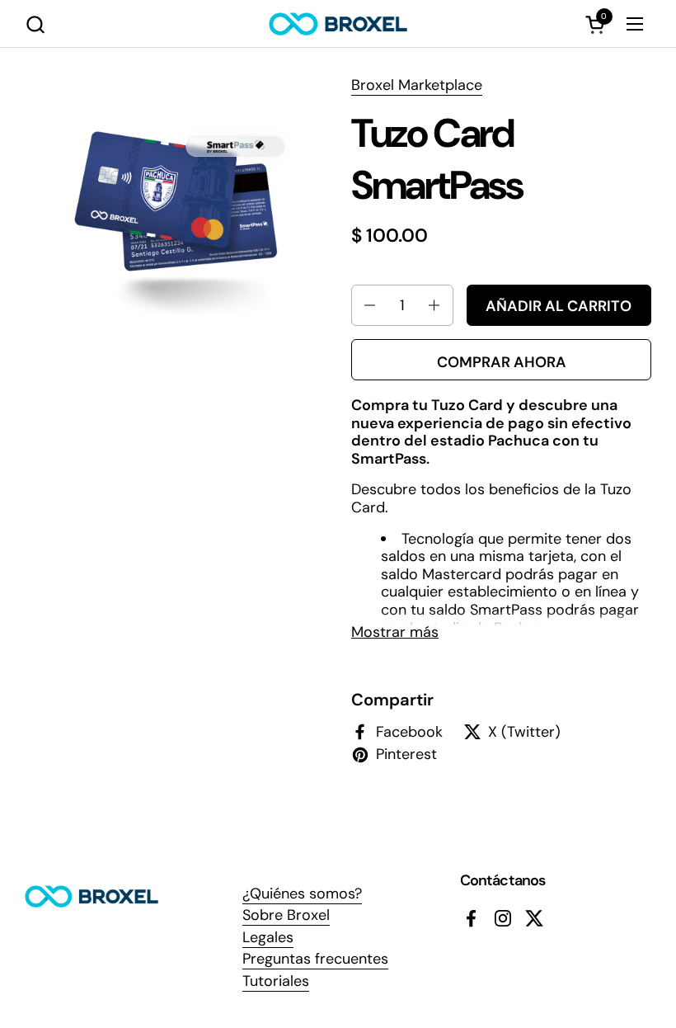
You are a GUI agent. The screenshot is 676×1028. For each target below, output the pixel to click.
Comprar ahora (501, 362)
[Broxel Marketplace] (338, 23)
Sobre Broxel (286, 915)
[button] (35, 24)
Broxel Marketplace (416, 85)
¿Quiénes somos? (302, 893)
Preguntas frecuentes (315, 959)
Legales (267, 937)
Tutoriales (275, 981)
